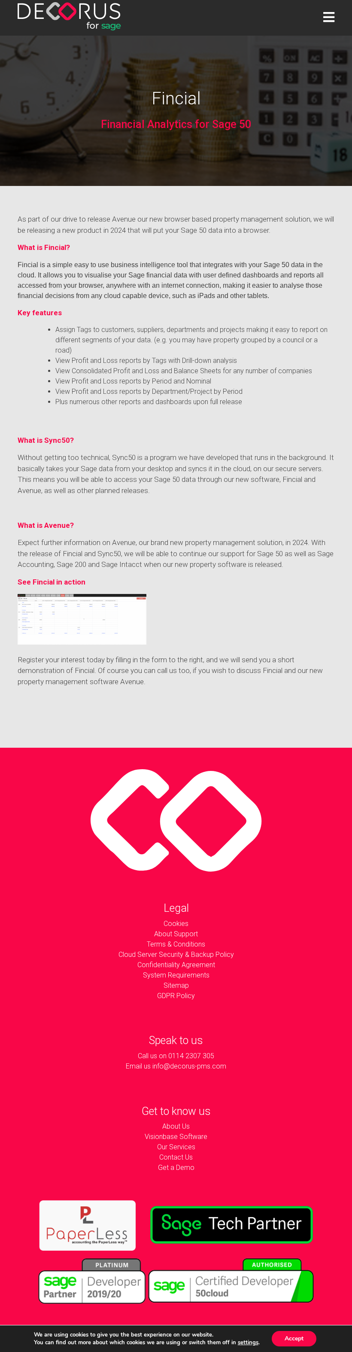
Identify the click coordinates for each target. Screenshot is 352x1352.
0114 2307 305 (191, 1056)
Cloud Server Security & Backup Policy (176, 954)
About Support (176, 934)
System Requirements (176, 975)
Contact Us (176, 1157)
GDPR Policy (176, 996)
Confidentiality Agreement (176, 965)
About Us (176, 1126)
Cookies (176, 924)
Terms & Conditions (176, 944)
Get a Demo (176, 1167)
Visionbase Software (176, 1137)
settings (248, 1342)
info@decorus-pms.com (189, 1066)
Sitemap (176, 985)
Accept (294, 1338)
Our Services (176, 1147)
